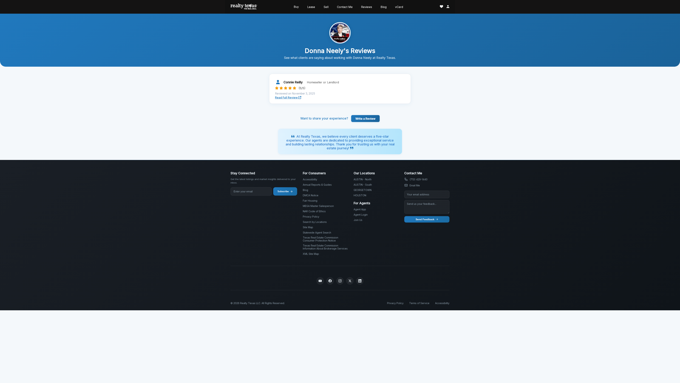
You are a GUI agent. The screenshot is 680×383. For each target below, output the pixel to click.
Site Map (308, 227)
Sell (326, 7)
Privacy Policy (311, 216)
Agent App (360, 209)
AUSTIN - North (363, 179)
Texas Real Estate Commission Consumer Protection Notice (320, 239)
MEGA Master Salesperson (318, 205)
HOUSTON (360, 195)
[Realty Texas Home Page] (244, 7)
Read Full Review (286, 97)
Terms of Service (419, 303)
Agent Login (361, 214)
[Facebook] (330, 280)
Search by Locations (315, 221)
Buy (296, 6)
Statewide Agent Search (317, 232)
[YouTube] (320, 280)
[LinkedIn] (359, 280)
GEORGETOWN (363, 190)
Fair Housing (310, 200)
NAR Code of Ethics (314, 211)
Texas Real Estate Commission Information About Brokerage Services (325, 247)
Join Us (358, 219)
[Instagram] (340, 280)
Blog (384, 7)
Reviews (366, 7)
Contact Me (345, 7)
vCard (399, 7)
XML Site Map (311, 253)
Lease (311, 7)
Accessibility (310, 179)
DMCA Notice (310, 195)
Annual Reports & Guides (317, 184)
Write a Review (365, 118)
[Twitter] (349, 280)
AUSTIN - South (363, 184)
